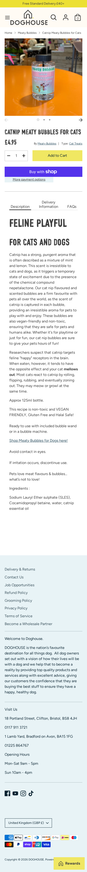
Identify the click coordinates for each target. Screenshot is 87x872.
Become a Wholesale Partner (28, 624)
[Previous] (6, 120)
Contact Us (14, 577)
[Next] (81, 120)
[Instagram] (23, 793)
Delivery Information (48, 204)
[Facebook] (7, 793)
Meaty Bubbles (27, 32)
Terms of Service (18, 616)
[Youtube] (15, 793)
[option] (43, 77)
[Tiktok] (31, 793)
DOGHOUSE (36, 859)
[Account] (65, 15)
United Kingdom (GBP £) (26, 823)
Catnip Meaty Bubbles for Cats (61, 32)
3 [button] (49, 119)
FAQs (71, 206)
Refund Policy (16, 592)
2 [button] (44, 119)
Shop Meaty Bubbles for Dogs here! (38, 440)
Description (20, 206)
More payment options (29, 179)
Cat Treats (75, 143)
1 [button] (38, 120)
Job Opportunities (19, 585)
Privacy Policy (16, 608)
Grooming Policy (18, 600)
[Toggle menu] (5, 17)
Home (8, 32)
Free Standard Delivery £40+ (43, 4)
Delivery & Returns (20, 569)
